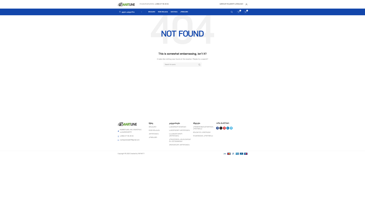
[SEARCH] (199, 64)
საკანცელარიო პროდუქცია (175, 135)
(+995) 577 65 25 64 (162, 4)
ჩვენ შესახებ (154, 130)
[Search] (232, 12)
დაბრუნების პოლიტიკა (203, 136)
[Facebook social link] (217, 128)
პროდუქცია (154, 134)
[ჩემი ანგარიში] (246, 4)
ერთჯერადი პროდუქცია (179, 145)
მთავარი (152, 127)
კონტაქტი (153, 137)
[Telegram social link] (231, 128)
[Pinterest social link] (224, 128)
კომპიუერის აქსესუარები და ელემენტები (180, 140)
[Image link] (127, 124)
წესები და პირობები (202, 132)
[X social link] (220, 128)
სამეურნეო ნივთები (177, 127)
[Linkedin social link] (227, 128)
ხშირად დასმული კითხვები (231, 4)
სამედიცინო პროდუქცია (179, 130)
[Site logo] (126, 4)
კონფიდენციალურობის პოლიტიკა (203, 128)
